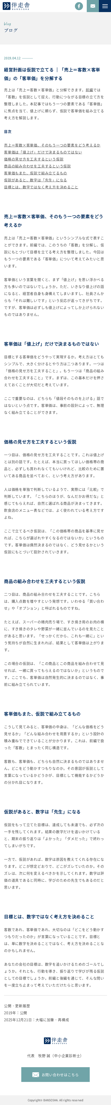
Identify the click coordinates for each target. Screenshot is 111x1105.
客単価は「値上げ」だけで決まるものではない (43, 152)
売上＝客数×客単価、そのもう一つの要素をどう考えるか (52, 145)
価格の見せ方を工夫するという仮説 (33, 158)
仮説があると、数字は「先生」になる (35, 179)
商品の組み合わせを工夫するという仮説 (37, 165)
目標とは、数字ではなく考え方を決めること (41, 186)
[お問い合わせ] (93, 6)
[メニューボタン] (105, 6)
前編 (89, 89)
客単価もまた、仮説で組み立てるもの (35, 172)
